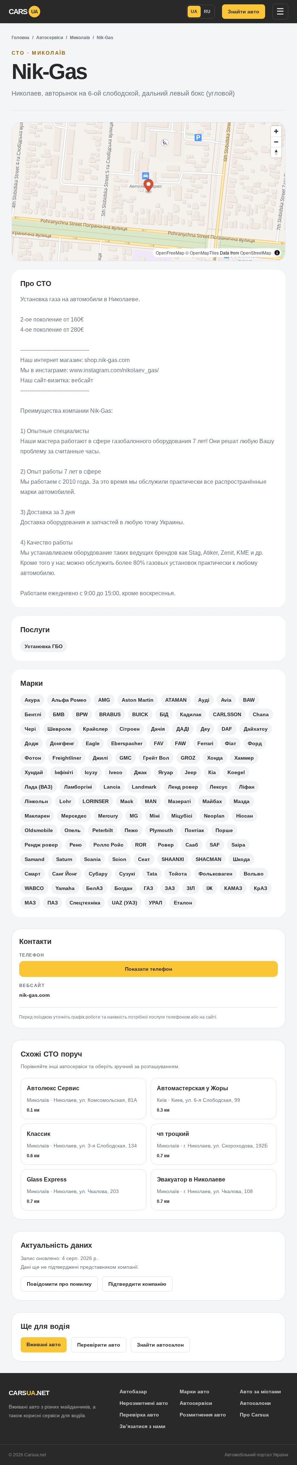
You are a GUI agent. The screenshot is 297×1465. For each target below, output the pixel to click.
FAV (158, 743)
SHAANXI (173, 859)
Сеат (144, 859)
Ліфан (246, 787)
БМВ (58, 714)
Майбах (212, 801)
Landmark (144, 787)
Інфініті (64, 772)
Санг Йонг (64, 874)
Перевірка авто (139, 1415)
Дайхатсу (256, 729)
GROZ (188, 758)
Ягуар (165, 772)
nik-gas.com (34, 995)
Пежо (131, 830)
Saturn (64, 859)
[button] (149, 186)
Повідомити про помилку (59, 1284)
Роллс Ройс (108, 845)
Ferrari (205, 743)
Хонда (215, 758)
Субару (98, 874)
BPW (82, 714)
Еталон (183, 903)
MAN (150, 801)
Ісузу (91, 772)
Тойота (178, 874)
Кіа (212, 772)
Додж (31, 743)
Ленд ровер (183, 787)
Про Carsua (254, 1415)
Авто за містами (260, 1391)
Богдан (123, 888)
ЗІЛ (191, 888)
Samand (35, 859)
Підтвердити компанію (137, 1284)
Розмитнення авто (203, 1415)
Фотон (33, 758)
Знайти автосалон (160, 1345)
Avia (226, 700)
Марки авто (194, 1391)
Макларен (37, 816)
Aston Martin (138, 700)
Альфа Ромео (69, 700)
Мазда (242, 801)
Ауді (203, 700)
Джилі (100, 758)
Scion (119, 859)
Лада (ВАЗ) (39, 787)
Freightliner (67, 758)
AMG (104, 700)
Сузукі (127, 874)
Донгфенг (62, 743)
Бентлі (33, 714)
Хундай (34, 772)
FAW (180, 743)
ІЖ (209, 888)
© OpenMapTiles (202, 252)
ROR (140, 845)
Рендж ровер (41, 845)
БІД (164, 714)
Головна (20, 37)
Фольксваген (215, 874)
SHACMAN (208, 859)
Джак (140, 772)
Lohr (65, 801)
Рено (76, 845)
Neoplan (214, 816)
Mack (126, 801)
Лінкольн (36, 801)
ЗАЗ (170, 888)
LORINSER (96, 801)
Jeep (191, 772)
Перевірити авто (98, 1345)
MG (134, 816)
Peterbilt (102, 830)
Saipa (238, 845)
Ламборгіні (78, 787)
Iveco (115, 772)
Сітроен (129, 729)
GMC (125, 758)
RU (207, 11)
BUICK (140, 714)
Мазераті (179, 801)
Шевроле (59, 729)
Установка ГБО (44, 646)
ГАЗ (148, 888)
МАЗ (30, 903)
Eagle (93, 743)
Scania (92, 859)
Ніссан (244, 816)
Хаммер (244, 758)
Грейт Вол (156, 758)
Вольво (254, 874)
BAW (249, 700)
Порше (224, 830)
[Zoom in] (276, 131)
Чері (30, 729)
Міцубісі (181, 816)
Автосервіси (49, 37)
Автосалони (255, 1403)
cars (23, 12)
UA (194, 11)
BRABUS (110, 714)
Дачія (158, 729)
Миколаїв (80, 37)
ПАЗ (52, 903)
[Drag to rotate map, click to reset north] (276, 152)
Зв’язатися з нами (143, 1426)
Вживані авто (43, 1344)
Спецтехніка (85, 903)
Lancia (112, 787)
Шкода (241, 859)
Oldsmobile (39, 830)
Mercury (108, 816)
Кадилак (190, 714)
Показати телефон (148, 969)
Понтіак (194, 830)
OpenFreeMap (170, 252)
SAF (215, 845)
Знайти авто (243, 11)
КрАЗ (260, 888)
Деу (205, 729)
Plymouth (161, 830)
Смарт (33, 874)
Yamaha (65, 888)
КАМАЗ (233, 888)
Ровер (166, 845)
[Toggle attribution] (277, 252)
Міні (155, 816)
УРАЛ (155, 903)
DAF (227, 729)
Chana (261, 714)
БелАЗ (94, 888)
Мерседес (74, 816)
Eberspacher (126, 743)
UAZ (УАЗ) (124, 903)
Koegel (236, 772)
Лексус (218, 787)
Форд (255, 743)
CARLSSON (227, 714)
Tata (152, 874)
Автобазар (133, 1391)
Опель (72, 830)
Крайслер (95, 729)
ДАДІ (182, 729)
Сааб (191, 845)
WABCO (34, 888)
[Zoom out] (276, 142)
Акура (32, 700)
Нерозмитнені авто (144, 1403)
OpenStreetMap (255, 252)
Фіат (230, 743)
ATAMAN (176, 700)
